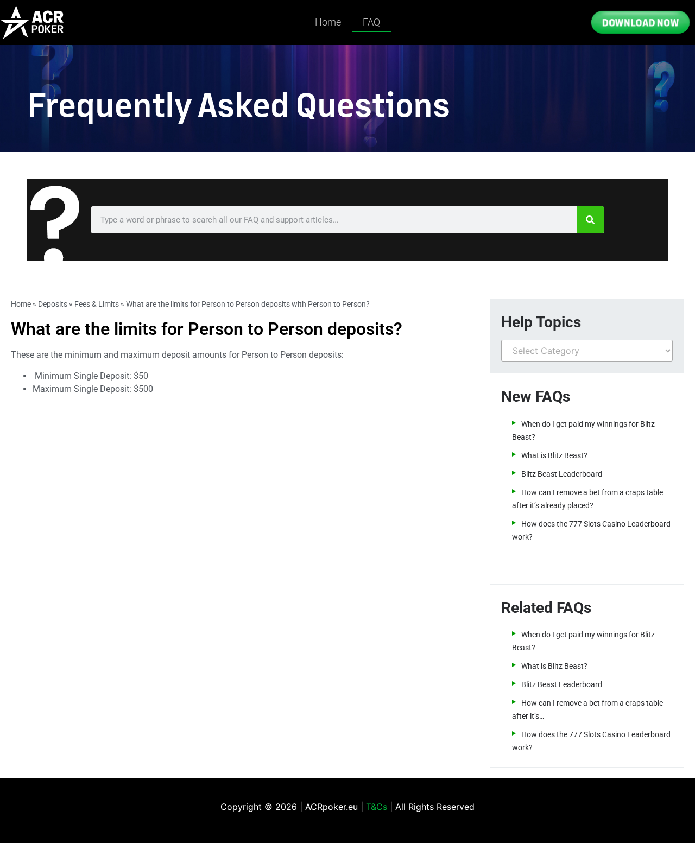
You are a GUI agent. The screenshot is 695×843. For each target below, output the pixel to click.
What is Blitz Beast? (554, 455)
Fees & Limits (96, 304)
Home (328, 22)
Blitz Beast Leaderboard (561, 474)
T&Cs (376, 806)
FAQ (371, 22)
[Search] (590, 219)
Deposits (52, 304)
